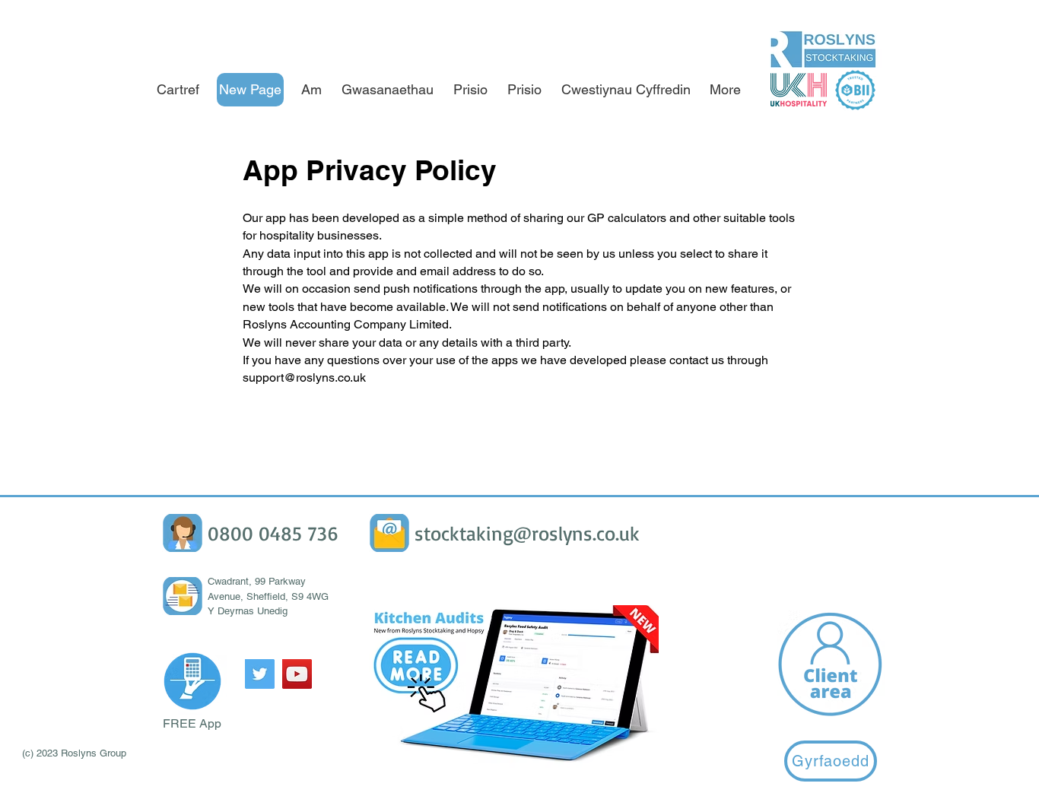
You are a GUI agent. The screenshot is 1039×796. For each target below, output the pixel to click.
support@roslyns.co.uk (304, 377)
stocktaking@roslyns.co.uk (527, 533)
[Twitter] (260, 674)
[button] (192, 681)
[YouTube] (297, 674)
